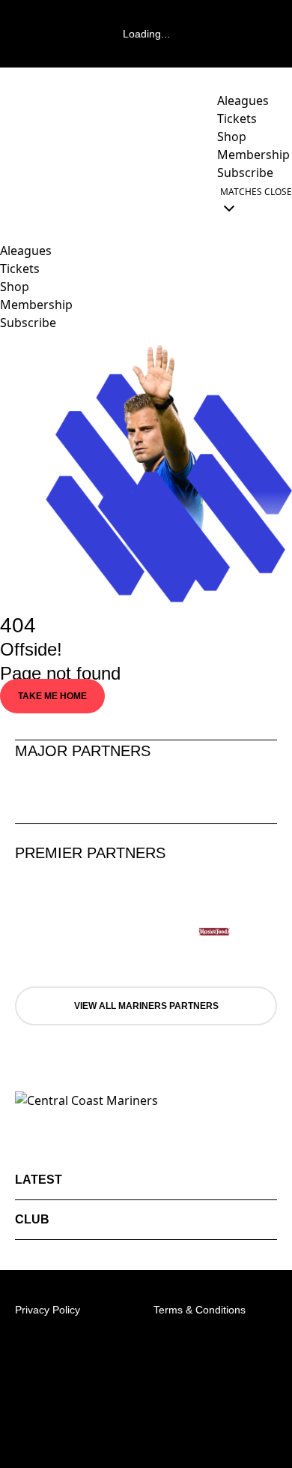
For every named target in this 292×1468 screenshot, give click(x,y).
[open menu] (11, 199)
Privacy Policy (47, 1310)
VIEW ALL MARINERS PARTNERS (146, 1006)
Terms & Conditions (199, 1310)
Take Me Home (52, 696)
